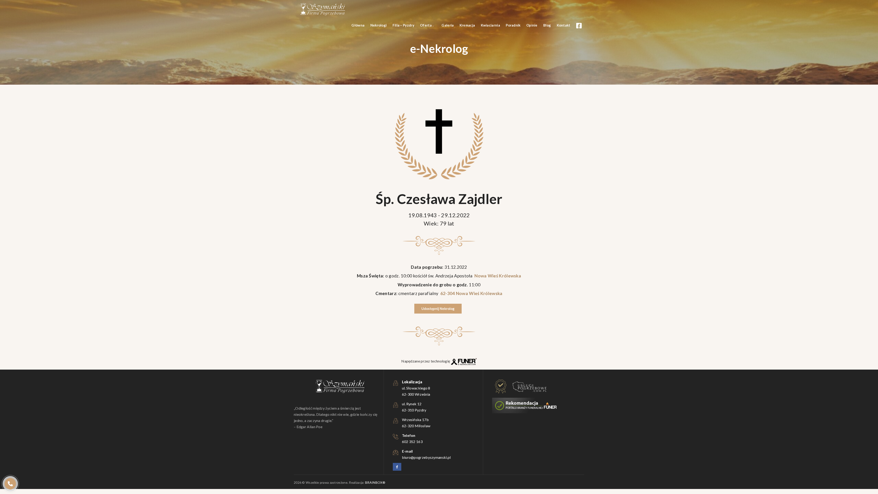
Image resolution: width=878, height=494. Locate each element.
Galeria (448, 25)
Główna (357, 25)
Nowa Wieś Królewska (497, 275)
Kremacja (467, 25)
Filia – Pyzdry (403, 25)
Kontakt (563, 25)
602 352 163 (412, 441)
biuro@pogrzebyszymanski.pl (426, 457)
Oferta (426, 25)
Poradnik (513, 25)
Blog (547, 25)
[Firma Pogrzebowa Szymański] (322, 9)
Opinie (532, 25)
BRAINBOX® (375, 482)
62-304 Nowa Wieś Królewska (470, 293)
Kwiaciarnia (490, 25)
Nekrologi (378, 25)
